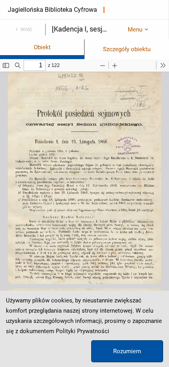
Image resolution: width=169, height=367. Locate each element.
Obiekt (42, 47)
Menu (135, 29)
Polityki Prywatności (82, 331)
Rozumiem (127, 351)
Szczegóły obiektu (127, 49)
